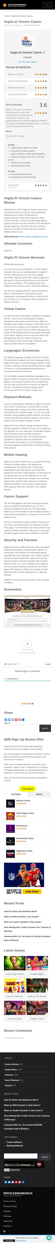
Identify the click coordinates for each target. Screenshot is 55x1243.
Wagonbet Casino (24, 851)
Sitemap (7, 1216)
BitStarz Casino (23, 800)
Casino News (11, 1069)
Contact (7, 1211)
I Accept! (9, 1240)
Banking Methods (15, 1146)
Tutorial (8, 1085)
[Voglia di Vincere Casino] (27, 41)
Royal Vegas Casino (25, 813)
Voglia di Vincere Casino (26, 52)
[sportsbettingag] (24, 879)
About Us (7, 1221)
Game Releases (12, 1080)
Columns (9, 1075)
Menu (47, 4)
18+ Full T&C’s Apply (27, 62)
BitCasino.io (21, 825)
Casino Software (14, 1142)
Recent (39, 794)
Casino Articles (12, 1064)
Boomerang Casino (25, 838)
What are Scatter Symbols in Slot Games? (23, 922)
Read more (21, 1240)
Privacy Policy (10, 1206)
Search (7, 723)
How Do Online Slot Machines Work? (20, 911)
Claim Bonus (27, 788)
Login (48, 664)
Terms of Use (9, 1201)
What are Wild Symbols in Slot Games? (21, 916)
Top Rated (16, 794)
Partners (7, 1226)
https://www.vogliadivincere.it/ (34, 236)
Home (6, 16)
